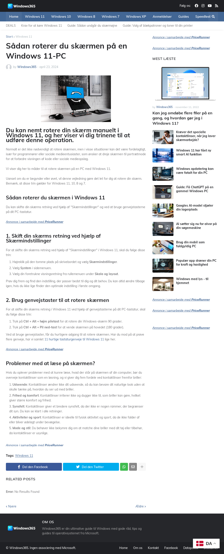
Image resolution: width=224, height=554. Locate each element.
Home (123, 548)
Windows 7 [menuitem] (110, 16)
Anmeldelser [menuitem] (162, 16)
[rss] (216, 6)
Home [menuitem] (13, 16)
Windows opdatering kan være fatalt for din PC (195, 171)
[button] (213, 16)
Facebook (171, 548)
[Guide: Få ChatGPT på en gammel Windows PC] (162, 192)
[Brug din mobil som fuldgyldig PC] (162, 247)
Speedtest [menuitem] (202, 16)
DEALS (11, 26)
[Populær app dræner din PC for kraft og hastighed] (162, 266)
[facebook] (196, 6)
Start (9, 36)
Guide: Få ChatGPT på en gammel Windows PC (194, 189)
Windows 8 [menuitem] (86, 16)
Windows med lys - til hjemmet (192, 281)
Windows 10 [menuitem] (61, 16)
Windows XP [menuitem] (136, 16)
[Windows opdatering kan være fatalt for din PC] (162, 174)
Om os (137, 548)
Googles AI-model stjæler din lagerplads (194, 207)
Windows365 (18, 548)
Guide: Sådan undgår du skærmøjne (92, 26)
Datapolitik (190, 548)
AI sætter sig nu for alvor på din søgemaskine (196, 226)
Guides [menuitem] (183, 16)
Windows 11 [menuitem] (35, 16)
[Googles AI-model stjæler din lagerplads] (162, 211)
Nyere (12, 506)
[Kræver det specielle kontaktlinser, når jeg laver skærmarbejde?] (162, 137)
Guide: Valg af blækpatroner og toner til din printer (158, 26)
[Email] (133, 467)
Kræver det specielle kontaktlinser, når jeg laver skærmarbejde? (195, 136)
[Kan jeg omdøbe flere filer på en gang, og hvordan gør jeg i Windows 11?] (185, 83)
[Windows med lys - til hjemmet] (162, 284)
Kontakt (153, 548)
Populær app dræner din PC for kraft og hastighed (196, 263)
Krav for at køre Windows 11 (41, 26)
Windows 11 (24, 36)
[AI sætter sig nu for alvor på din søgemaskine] (162, 229)
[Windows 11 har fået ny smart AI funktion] (162, 155)
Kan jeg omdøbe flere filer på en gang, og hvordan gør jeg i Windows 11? (182, 118)
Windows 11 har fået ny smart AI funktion (193, 152)
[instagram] (203, 6)
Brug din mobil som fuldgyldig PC (190, 244)
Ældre (139, 506)
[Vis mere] (142, 467)
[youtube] (210, 6)
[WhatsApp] (124, 467)
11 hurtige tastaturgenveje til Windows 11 (74, 339)
